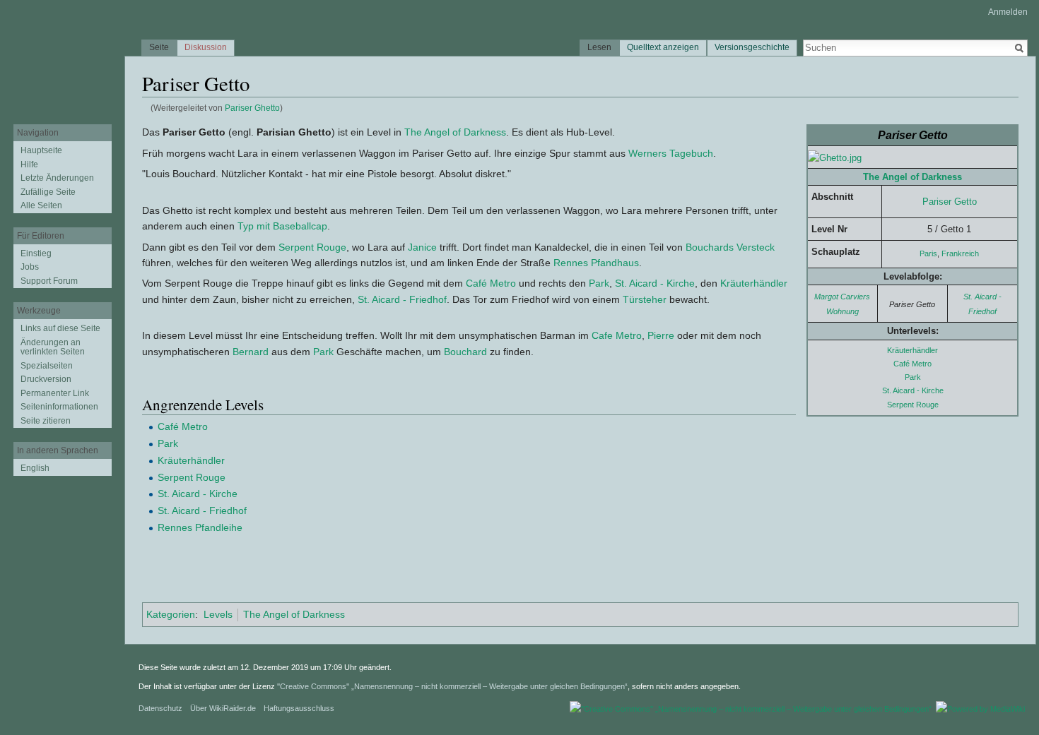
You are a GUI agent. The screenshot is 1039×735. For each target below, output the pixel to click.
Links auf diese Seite (60, 328)
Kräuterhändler (912, 350)
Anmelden (1008, 12)
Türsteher (645, 299)
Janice (422, 247)
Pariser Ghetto (252, 107)
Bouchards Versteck (730, 247)
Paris (928, 253)
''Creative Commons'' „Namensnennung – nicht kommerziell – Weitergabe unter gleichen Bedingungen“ (452, 686)
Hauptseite (41, 150)
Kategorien (170, 614)
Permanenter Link (54, 393)
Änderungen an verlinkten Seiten (52, 347)
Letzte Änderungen (57, 178)
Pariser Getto (949, 201)
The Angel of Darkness (912, 177)
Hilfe (29, 164)
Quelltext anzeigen (663, 47)
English (34, 468)
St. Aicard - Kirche (913, 390)
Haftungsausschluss (299, 708)
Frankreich (960, 253)
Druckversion (45, 379)
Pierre (660, 335)
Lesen (599, 47)
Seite (159, 47)
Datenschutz (160, 708)
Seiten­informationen (59, 407)
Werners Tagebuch (670, 153)
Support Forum (49, 281)
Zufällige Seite (48, 192)
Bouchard (465, 351)
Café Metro (912, 363)
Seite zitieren (45, 421)
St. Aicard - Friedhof (402, 299)
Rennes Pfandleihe (200, 527)
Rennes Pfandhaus (596, 262)
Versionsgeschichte (752, 47)
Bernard (251, 351)
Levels (218, 614)
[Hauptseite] (62, 56)
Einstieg (36, 253)
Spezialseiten (46, 366)
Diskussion (205, 47)
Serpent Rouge (913, 404)
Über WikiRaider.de (223, 708)
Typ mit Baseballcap (282, 226)
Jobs (29, 267)
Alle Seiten (41, 205)
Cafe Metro (617, 335)
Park (913, 377)
